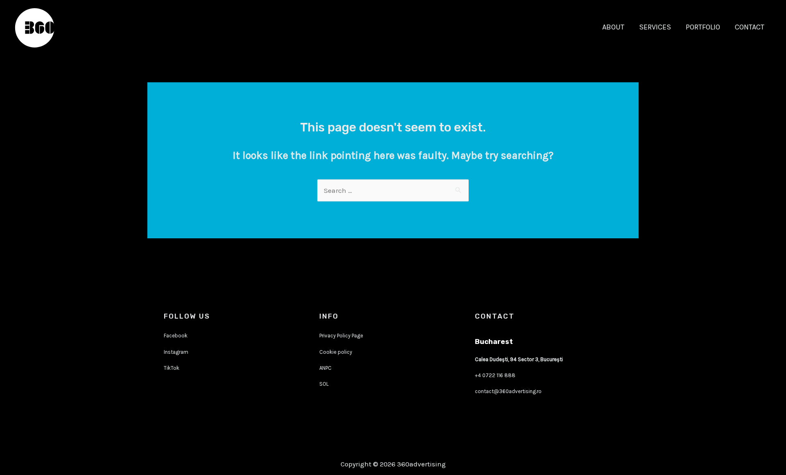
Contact (749, 27)
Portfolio (703, 27)
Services (655, 27)
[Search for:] (393, 190)
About (613, 27)
